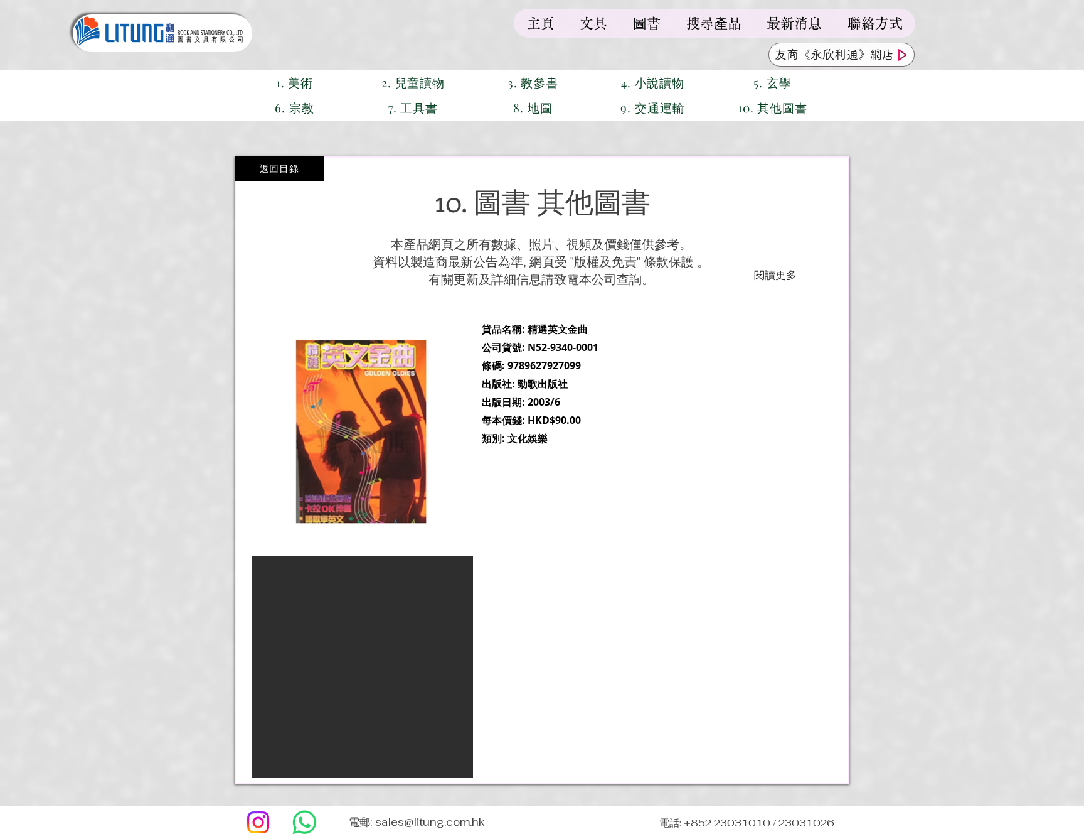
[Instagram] (258, 822)
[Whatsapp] (304, 822)
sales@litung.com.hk (430, 822)
